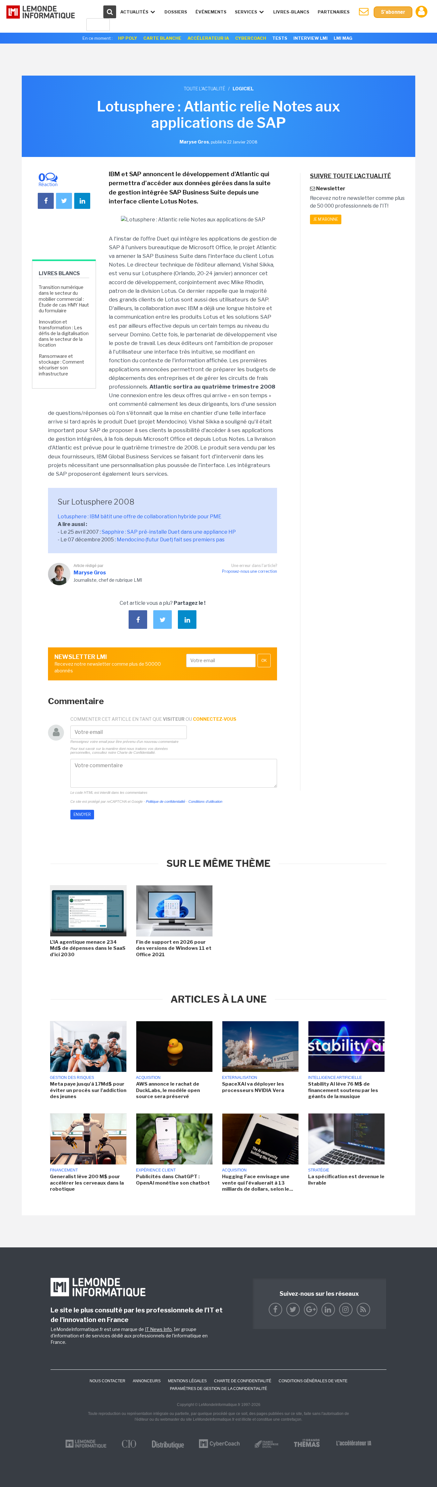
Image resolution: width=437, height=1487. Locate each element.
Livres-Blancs (291, 11)
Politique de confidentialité (165, 801)
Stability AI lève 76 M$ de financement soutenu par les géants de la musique (343, 1090)
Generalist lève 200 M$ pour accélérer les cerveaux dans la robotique (87, 1183)
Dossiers (175, 11)
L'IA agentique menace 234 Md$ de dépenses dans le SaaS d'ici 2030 (87, 948)
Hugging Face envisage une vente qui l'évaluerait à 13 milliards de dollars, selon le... (257, 1183)
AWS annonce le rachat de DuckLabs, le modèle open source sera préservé (168, 1090)
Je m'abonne (325, 219)
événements (210, 11)
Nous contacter (107, 1381)
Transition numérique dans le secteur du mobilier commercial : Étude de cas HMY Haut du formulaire (64, 298)
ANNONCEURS (147, 1381)
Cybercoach (250, 38)
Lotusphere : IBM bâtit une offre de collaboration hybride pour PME (139, 516)
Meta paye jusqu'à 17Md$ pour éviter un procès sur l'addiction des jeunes (88, 1090)
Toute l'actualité (204, 88)
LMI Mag (343, 38)
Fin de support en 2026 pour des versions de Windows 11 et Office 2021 (173, 948)
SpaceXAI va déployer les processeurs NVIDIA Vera (253, 1087)
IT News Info (158, 1329)
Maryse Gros (90, 573)
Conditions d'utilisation (205, 801)
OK (264, 660)
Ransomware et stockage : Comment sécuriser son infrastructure (61, 364)
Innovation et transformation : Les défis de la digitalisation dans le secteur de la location (64, 333)
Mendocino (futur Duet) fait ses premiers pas (171, 540)
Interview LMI (310, 38)
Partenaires (334, 11)
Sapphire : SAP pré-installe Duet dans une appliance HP (169, 532)
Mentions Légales (187, 1381)
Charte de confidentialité (242, 1381)
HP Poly (127, 38)
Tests (279, 38)
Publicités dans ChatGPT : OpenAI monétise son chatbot (173, 1180)
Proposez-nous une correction (249, 571)
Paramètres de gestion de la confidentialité (218, 1388)
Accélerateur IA (208, 38)
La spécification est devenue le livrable (346, 1180)
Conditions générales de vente (313, 1381)
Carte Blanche (162, 38)
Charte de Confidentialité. (136, 752)
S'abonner (393, 12)
